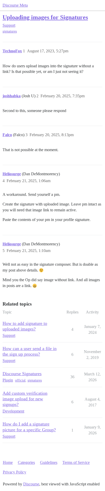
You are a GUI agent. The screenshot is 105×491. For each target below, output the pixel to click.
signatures (10, 31)
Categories (26, 462)
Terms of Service (76, 462)
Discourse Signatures (22, 373)
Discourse (31, 484)
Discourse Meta (15, 5)
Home (8, 462)
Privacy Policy (14, 472)
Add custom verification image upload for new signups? (25, 399)
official (20, 380)
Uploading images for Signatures (45, 17)
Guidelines (48, 462)
